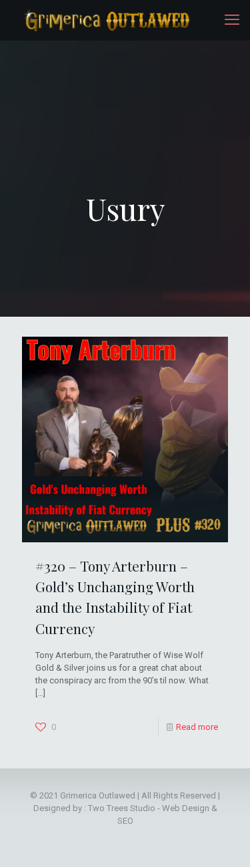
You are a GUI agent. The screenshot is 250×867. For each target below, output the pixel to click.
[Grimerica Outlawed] (105, 20)
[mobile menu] (232, 20)
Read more (197, 727)
